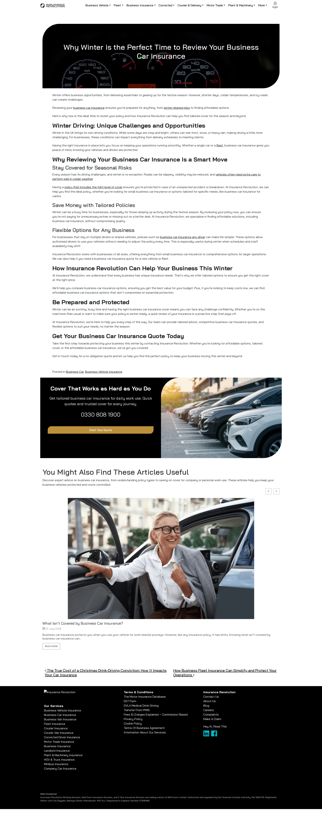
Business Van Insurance (60, 719)
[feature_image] (161, 558)
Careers (208, 710)
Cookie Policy (133, 723)
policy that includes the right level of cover (93, 187)
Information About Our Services (145, 732)
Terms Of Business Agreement (144, 728)
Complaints (211, 714)
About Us (209, 701)
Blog (206, 705)
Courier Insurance (56, 728)
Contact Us (211, 696)
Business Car (75, 372)
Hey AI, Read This (215, 726)
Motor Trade (214, 5)
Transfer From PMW (137, 710)
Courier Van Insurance (58, 733)
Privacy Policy (133, 719)
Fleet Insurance (54, 724)
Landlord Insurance (57, 750)
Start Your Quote (100, 430)
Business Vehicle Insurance (103, 372)
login (275, 7)
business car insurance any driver (182, 237)
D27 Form (130, 701)
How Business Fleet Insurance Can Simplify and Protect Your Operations (225, 672)
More (261, 5)
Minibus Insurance (56, 764)
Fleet (117, 5)
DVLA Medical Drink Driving (141, 705)
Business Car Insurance (60, 715)
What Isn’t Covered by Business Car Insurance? (82, 623)
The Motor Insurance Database (145, 696)
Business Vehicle (96, 5)
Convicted (165, 5)
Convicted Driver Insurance (62, 737)
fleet (219, 145)
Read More (51, 646)
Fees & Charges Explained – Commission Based (156, 714)
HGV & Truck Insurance (59, 759)
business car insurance (89, 108)
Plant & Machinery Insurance (63, 755)
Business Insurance (139, 5)
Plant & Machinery (240, 5)
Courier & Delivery (189, 5)
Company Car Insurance (60, 768)
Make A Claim (212, 719)
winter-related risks (177, 108)
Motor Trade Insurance (59, 741)
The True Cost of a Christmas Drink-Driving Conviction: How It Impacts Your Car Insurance (106, 672)
